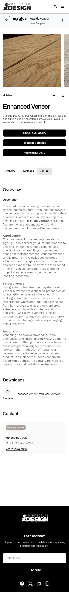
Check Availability (34, 132)
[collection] (63, 95)
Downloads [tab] (27, 171)
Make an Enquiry (34, 152)
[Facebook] (22, 583)
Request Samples (34, 142)
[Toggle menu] (62, 6)
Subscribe (34, 570)
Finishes (8, 95)
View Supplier (37, 23)
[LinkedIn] (38, 583)
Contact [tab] (44, 171)
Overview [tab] (10, 171)
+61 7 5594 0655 (16, 449)
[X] (30, 583)
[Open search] (55, 6)
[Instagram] (47, 583)
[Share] (54, 95)
